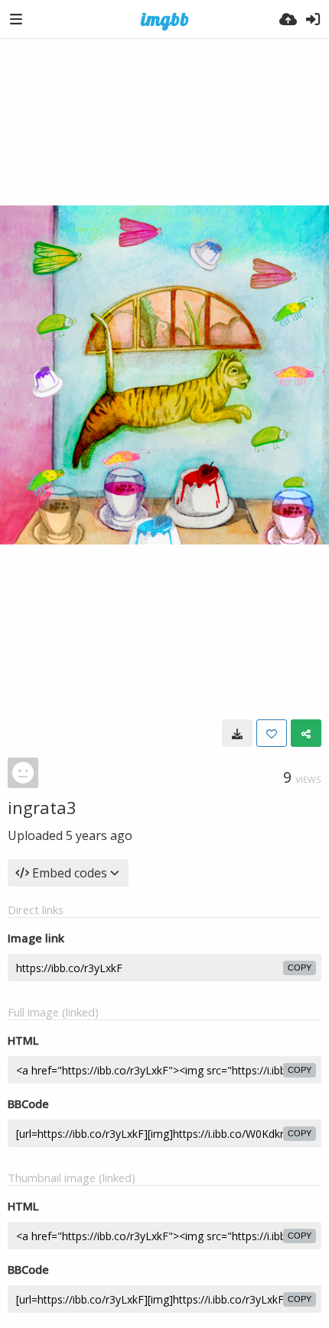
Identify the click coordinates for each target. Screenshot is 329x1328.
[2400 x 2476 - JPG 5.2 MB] (237, 733)
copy (299, 967)
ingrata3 (42, 807)
